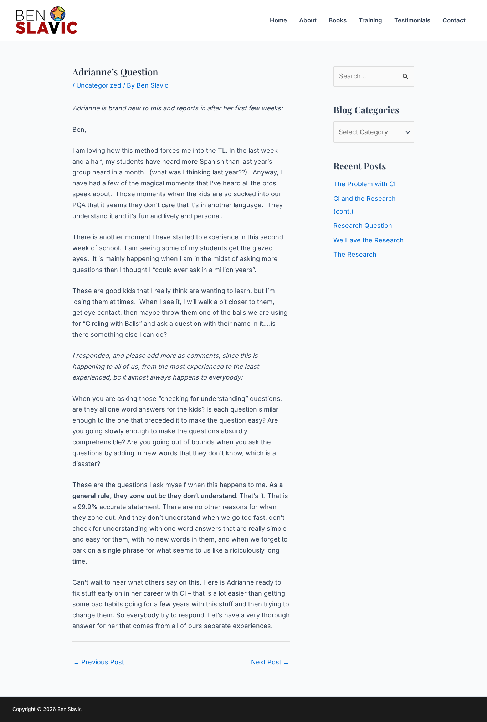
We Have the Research (368, 240)
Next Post (270, 662)
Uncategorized (98, 85)
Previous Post (98, 662)
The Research (354, 254)
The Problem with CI (364, 184)
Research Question (362, 225)
